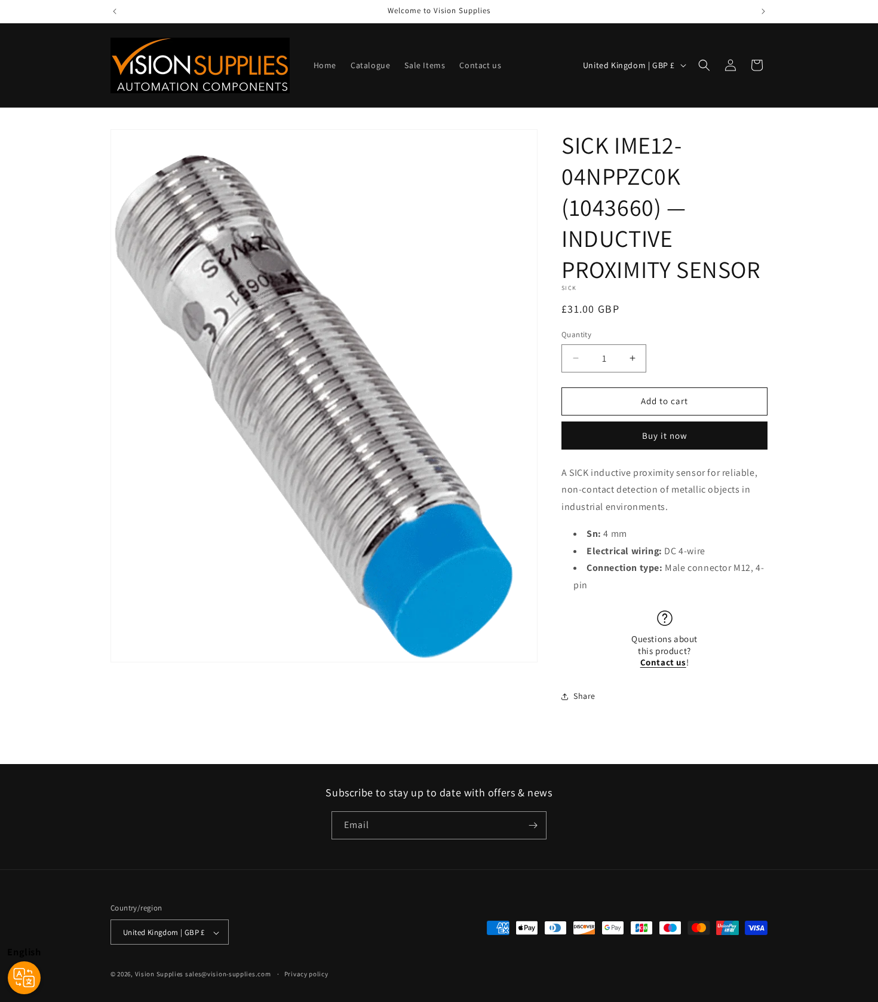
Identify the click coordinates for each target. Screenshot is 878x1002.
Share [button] (584, 696)
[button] (704, 65)
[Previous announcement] (115, 11)
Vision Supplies (159, 974)
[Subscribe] (533, 825)
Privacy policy (306, 974)
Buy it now (664, 435)
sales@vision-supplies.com (228, 974)
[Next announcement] (763, 11)
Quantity (576, 334)
